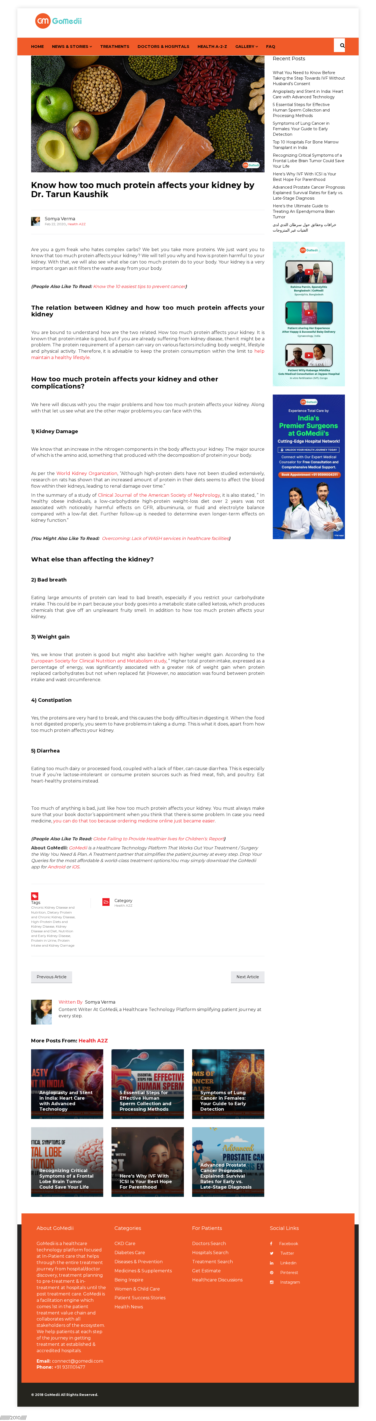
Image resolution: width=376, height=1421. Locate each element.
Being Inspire (129, 1280)
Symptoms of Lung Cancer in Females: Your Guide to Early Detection (223, 1101)
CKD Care (125, 1243)
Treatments (114, 46)
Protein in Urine (43, 940)
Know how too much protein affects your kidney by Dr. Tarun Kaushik (142, 189)
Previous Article (52, 976)
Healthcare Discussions (217, 1280)
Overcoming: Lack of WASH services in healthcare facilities (165, 538)
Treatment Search (212, 1261)
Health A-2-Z (212, 46)
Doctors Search (209, 1243)
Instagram (290, 1282)
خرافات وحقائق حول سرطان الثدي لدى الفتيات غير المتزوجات (304, 227)
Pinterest (289, 1272)
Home (37, 46)
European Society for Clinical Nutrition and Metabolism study (98, 661)
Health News (129, 1306)
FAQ (270, 46)
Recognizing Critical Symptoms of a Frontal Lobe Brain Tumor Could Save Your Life (66, 1179)
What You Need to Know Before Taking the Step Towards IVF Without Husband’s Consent (309, 78)
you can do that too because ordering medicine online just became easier (134, 821)
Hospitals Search (210, 1252)
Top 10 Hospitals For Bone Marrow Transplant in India (306, 145)
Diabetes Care (130, 1252)
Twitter (287, 1253)
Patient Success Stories (140, 1297)
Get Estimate (206, 1270)
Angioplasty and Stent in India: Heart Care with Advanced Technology (65, 1101)
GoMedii (78, 848)
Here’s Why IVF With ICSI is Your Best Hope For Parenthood (304, 177)
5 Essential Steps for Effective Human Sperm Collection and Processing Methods (145, 1101)
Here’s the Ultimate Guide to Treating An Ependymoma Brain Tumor (304, 211)
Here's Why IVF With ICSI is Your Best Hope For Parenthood (146, 1181)
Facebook (288, 1243)
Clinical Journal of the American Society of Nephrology (159, 495)
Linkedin (288, 1262)
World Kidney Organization (86, 473)
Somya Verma (60, 218)
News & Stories (70, 46)
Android (56, 867)
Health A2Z (77, 224)
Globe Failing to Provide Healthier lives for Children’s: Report (158, 838)
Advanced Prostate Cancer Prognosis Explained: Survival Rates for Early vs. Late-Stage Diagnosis (226, 1176)
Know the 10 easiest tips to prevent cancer (139, 286)
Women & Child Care (137, 1289)
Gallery (244, 46)
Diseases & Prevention (139, 1261)
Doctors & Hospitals (163, 46)
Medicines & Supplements (143, 1270)
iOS (75, 867)
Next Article (247, 976)
